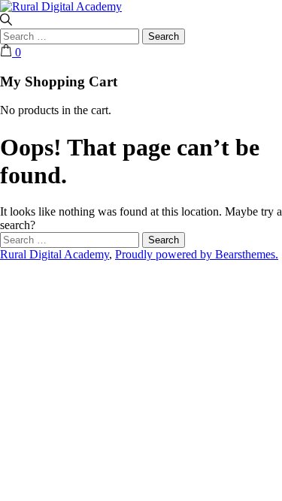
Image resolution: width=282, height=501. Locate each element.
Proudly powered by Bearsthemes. (196, 254)
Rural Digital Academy (54, 254)
